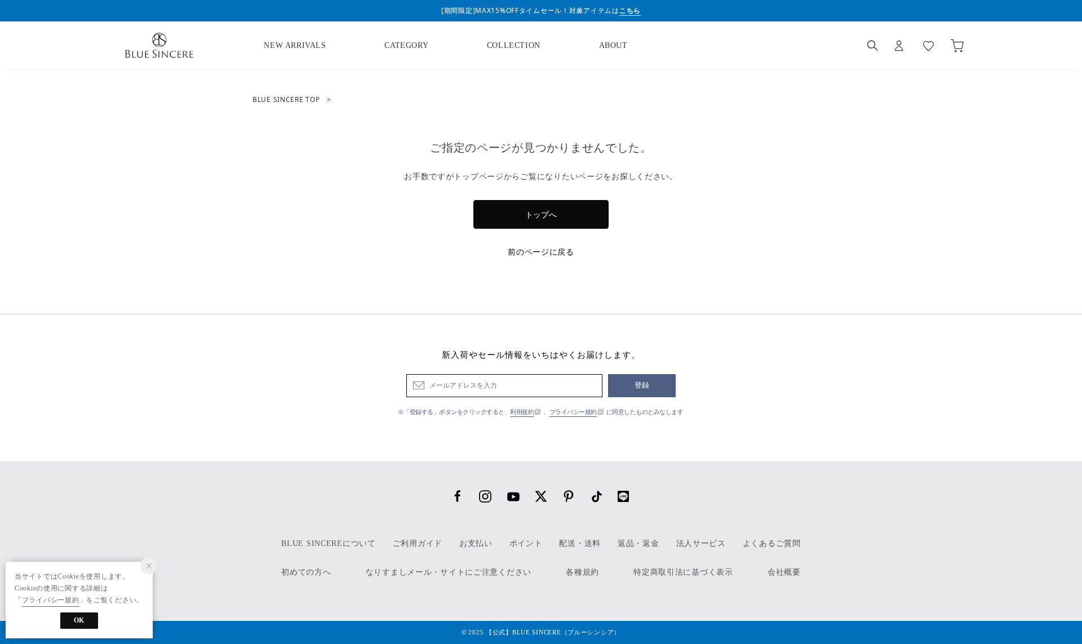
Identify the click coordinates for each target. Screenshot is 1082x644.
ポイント (526, 543)
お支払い (476, 543)
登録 (642, 385)
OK (79, 620)
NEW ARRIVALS (295, 45)
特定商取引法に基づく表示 (683, 572)
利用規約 (522, 411)
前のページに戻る (541, 251)
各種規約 (582, 572)
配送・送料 (580, 543)
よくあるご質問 (772, 543)
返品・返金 (638, 543)
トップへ (541, 214)
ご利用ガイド (417, 543)
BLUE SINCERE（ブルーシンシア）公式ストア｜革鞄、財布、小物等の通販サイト (159, 45)
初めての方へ (306, 572)
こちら (630, 10)
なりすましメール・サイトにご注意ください (448, 572)
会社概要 (784, 572)
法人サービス (701, 543)
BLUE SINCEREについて (328, 543)
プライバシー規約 (573, 411)
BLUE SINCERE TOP (286, 99)
